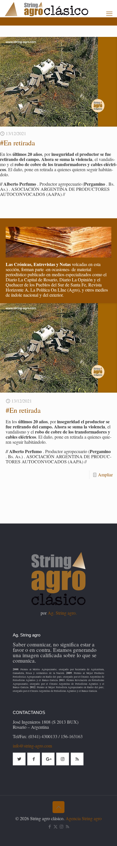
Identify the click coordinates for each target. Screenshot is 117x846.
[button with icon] (19, 759)
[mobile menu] (109, 13)
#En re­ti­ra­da (17, 142)
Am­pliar (105, 475)
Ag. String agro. (62, 613)
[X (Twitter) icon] (55, 826)
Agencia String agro (84, 818)
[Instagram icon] (61, 826)
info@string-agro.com (32, 746)
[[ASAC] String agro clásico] (56, 8)
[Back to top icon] (58, 807)
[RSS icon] (67, 826)
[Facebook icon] (49, 826)
